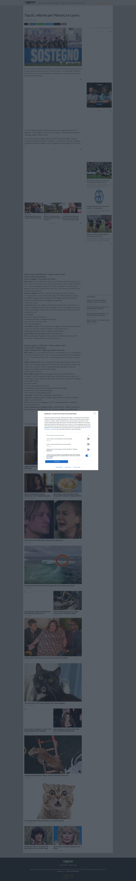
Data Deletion (59, 467)
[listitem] (68, 435)
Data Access (68, 467)
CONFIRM (57, 461)
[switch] (87, 439)
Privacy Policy (77, 467)
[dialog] (68, 440)
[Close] (95, 413)
